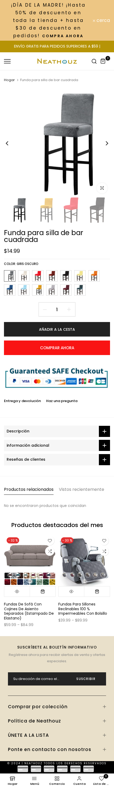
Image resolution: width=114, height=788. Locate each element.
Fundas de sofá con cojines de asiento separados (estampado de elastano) (29, 611)
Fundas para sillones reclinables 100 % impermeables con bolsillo (82, 609)
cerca (102, 20)
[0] (103, 61)
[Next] (103, 143)
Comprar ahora (57, 348)
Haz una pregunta (61, 400)
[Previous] (10, 143)
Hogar (9, 80)
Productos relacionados (29, 489)
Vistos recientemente (81, 489)
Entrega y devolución (22, 400)
